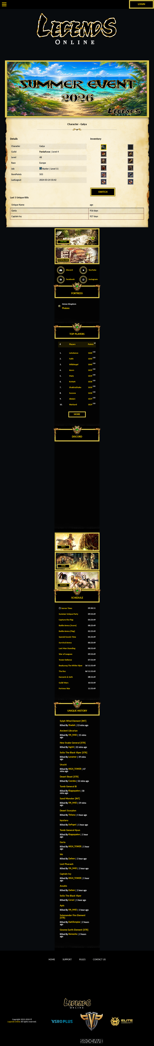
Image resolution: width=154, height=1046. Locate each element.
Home (52, 959)
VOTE (63, 566)
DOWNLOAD (63, 260)
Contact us (99, 959)
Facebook (70, 279)
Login (141, 4)
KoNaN (72, 382)
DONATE (63, 585)
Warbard (73, 405)
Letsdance (73, 353)
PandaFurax (44, 152)
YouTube (92, 270)
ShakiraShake (75, 387)
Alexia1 (72, 399)
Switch (102, 192)
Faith (71, 359)
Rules (82, 959)
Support (67, 959)
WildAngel (73, 364)
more (77, 414)
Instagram (93, 279)
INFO (63, 547)
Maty (71, 376)
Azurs (71, 370)
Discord (69, 270)
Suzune (72, 393)
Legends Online (14, 1022)
